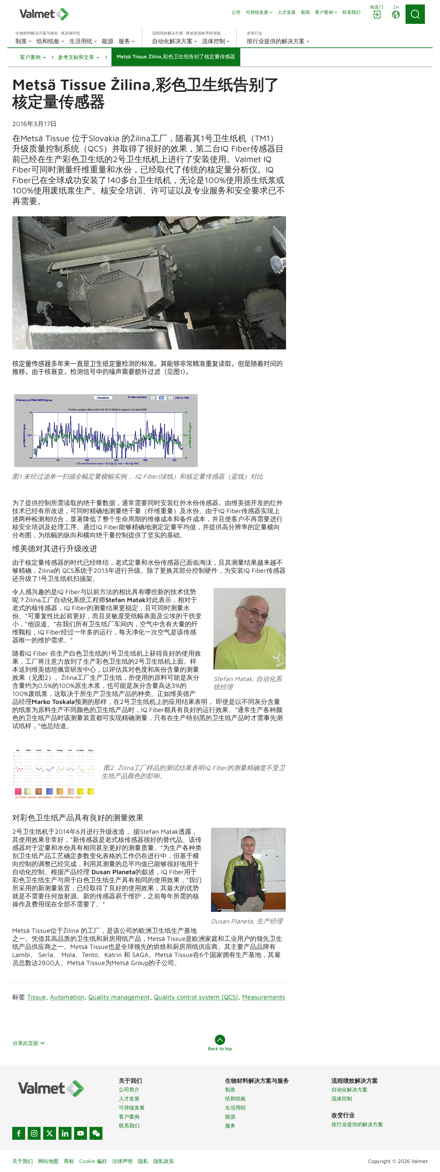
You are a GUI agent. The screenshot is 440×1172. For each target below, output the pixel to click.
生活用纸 (235, 1107)
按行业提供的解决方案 (357, 1124)
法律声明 (122, 1161)
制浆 (230, 1089)
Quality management (119, 997)
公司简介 (129, 1089)
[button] (33, 57)
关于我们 (22, 1161)
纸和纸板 (235, 1098)
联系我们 (129, 1125)
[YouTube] (80, 1133)
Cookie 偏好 (93, 1161)
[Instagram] (34, 1133)
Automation (67, 997)
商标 (69, 1161)
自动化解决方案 (349, 1089)
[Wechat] (96, 1133)
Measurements (263, 997)
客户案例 (129, 1116)
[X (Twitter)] (49, 1133)
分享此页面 (25, 1043)
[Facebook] (18, 1133)
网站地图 (48, 1161)
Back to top (220, 1048)
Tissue (36, 997)
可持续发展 (132, 1107)
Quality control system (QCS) (196, 997)
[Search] (415, 14)
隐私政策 (163, 1161)
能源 (230, 1116)
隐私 (143, 1161)
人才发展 (129, 1098)
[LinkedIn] (65, 1133)
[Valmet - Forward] (44, 14)
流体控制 (341, 1098)
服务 (230, 1125)
